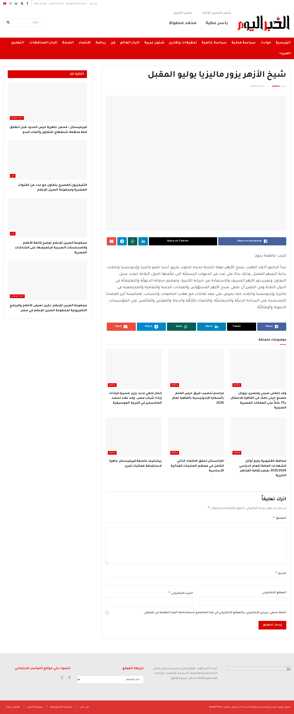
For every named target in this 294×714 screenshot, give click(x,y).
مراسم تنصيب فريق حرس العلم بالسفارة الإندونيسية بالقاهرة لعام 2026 (198, 398)
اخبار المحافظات (43, 43)
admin (276, 86)
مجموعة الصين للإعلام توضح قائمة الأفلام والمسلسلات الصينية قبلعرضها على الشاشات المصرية (51, 248)
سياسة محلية (244, 43)
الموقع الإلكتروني (274, 592)
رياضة (101, 43)
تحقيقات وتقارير (183, 43)
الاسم (280, 573)
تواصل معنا (40, 3)
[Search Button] (8, 22)
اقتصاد (85, 43)
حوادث (265, 43)
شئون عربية (154, 43)
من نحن (93, 3)
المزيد (285, 53)
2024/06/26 (257, 86)
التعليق (279, 517)
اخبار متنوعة (17, 118)
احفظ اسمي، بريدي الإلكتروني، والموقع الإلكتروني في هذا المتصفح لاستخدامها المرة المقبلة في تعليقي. (214, 612)
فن (113, 43)
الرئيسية (283, 43)
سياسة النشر (56, 3)
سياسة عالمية (214, 43)
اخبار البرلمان (17, 296)
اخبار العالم (130, 43)
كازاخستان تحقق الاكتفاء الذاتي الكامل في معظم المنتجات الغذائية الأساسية (197, 466)
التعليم (17, 43)
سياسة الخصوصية (76, 3)
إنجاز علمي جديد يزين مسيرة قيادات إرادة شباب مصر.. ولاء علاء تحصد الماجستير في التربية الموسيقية (135, 398)
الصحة (68, 43)
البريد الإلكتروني (180, 593)
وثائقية (237, 385)
